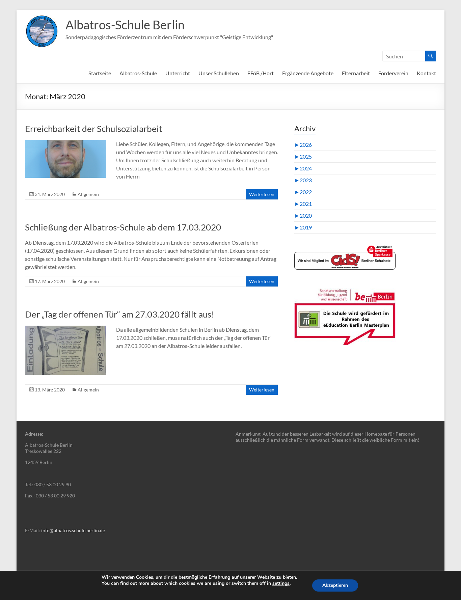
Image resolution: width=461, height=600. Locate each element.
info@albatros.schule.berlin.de (73, 530)
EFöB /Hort (260, 73)
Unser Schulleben (218, 73)
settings (281, 583)
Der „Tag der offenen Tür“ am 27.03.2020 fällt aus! (119, 314)
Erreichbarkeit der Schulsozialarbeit (93, 128)
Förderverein (393, 73)
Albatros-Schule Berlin (125, 24)
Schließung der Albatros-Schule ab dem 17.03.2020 (123, 227)
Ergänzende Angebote (307, 73)
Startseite (99, 73)
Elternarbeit (356, 73)
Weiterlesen (261, 194)
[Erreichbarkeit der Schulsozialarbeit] (65, 143)
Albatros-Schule (138, 73)
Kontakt (426, 73)
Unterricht (177, 73)
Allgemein (88, 194)
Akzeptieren (335, 585)
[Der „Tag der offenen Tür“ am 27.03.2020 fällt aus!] (65, 329)
